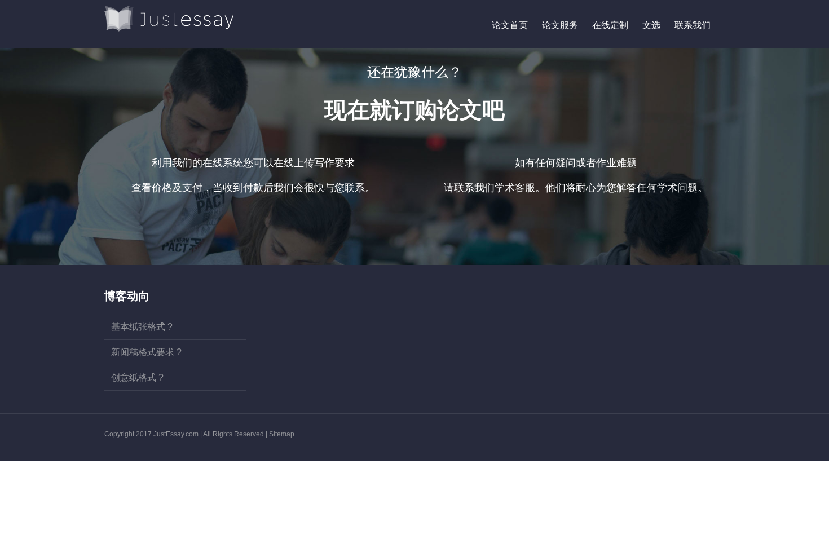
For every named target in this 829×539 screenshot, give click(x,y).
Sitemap (281, 434)
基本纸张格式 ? (142, 327)
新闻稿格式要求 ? (146, 352)
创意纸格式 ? (137, 377)
